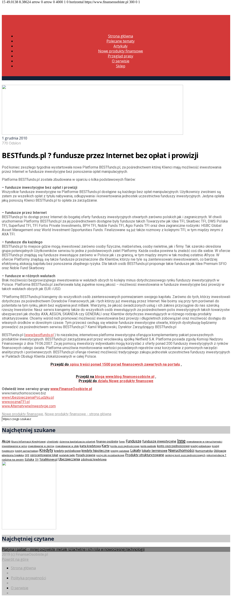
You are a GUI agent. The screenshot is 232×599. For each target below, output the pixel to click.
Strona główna (120, 36)
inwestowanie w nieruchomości (204, 441)
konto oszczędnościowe (173, 446)
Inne (181, 441)
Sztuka (29, 459)
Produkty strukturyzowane (144, 455)
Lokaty (135, 450)
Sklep (120, 66)
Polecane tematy (120, 41)
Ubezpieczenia (69, 459)
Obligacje (220, 450)
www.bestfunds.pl (39, 335)
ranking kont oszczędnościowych (185, 455)
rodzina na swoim (13, 459)
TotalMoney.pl (48, 459)
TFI (37, 459)
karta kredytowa (90, 446)
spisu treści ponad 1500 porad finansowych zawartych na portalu (115, 364)
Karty (105, 446)
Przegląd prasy (120, 56)
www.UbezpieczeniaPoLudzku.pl (28, 397)
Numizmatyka (204, 450)
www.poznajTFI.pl (16, 402)
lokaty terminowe (154, 451)
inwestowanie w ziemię (41, 446)
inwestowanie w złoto (67, 446)
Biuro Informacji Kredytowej (28, 441)
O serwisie (120, 61)
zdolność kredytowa (93, 459)
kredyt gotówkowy (201, 446)
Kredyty (46, 450)
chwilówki (52, 441)
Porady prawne (85, 455)
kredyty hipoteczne (96, 451)
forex (122, 441)
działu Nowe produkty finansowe (116, 381)
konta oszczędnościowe (125, 446)
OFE (27, 455)
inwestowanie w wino (14, 446)
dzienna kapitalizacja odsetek (77, 441)
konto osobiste (148, 446)
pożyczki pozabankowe (110, 455)
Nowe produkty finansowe (120, 51)
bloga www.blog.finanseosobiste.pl (115, 376)
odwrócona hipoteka (13, 455)
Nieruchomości (181, 450)
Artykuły (121, 46)
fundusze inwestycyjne (159, 441)
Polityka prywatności (28, 577)
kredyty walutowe (120, 451)
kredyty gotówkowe (67, 450)
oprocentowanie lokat (44, 455)
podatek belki (67, 455)
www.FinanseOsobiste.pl (71, 389)
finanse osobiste (107, 441)
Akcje (6, 441)
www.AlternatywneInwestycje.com (29, 406)
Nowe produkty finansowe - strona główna (78, 414)
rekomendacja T (216, 455)
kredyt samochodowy (27, 451)
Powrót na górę (15, 559)
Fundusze (133, 441)
